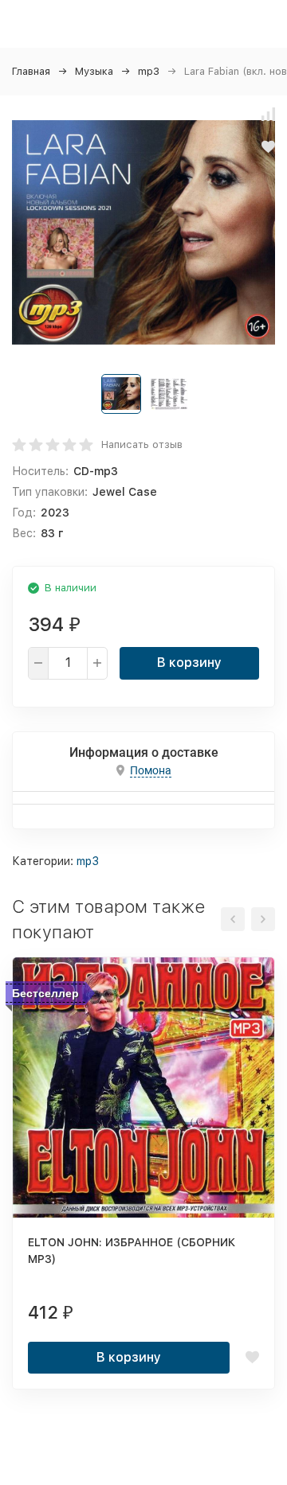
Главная (31, 71)
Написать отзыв (142, 444)
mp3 (148, 71)
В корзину (189, 662)
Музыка (94, 71)
